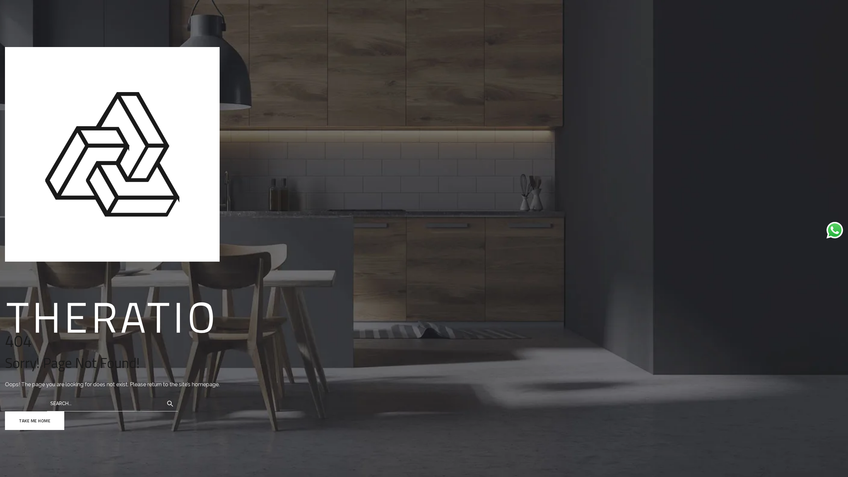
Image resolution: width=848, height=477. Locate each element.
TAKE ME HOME (34, 420)
